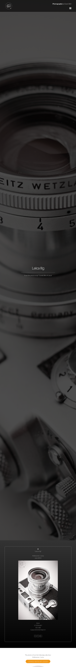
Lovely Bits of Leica (38, 661)
